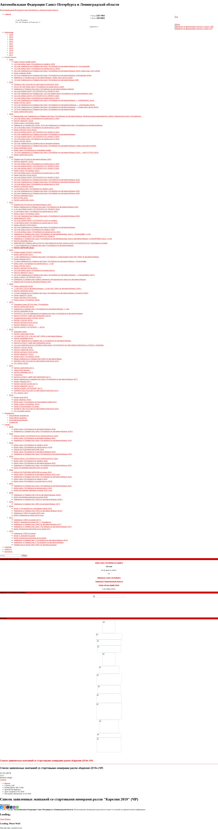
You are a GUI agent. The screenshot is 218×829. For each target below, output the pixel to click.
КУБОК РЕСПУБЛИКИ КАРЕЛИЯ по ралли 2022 (33, 472)
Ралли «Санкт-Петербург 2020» (27, 300)
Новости (8, 549)
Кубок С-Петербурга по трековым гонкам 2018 (33, 508)
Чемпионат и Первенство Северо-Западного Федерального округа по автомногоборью (50, 279)
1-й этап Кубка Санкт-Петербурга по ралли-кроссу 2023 (36, 184)
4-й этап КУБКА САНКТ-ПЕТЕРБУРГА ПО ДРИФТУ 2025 (36, 91)
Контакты (8, 551)
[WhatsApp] (17, 807)
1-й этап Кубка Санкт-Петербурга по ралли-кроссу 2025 (36, 98)
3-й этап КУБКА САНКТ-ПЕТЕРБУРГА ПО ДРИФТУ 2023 (36, 168)
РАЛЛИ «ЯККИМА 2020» (23, 291)
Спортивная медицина (18, 420)
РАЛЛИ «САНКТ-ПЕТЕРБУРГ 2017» (28, 388)
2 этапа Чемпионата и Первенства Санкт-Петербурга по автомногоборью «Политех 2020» (51, 293)
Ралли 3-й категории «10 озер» (26, 406)
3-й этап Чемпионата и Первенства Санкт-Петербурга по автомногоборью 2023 (47, 191)
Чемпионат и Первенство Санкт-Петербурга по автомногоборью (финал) (44, 89)
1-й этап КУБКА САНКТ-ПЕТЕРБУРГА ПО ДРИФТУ (34, 236)
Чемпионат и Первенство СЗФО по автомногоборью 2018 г (38, 511)
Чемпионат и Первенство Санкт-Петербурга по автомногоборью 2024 (43, 454)
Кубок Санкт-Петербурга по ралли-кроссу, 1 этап (34, 263)
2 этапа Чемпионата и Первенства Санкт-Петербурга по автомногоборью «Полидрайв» (50, 261)
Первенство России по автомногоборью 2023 (32, 159)
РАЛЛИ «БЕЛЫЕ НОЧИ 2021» (26, 268)
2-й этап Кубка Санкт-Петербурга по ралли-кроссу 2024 (36, 127)
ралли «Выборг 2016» (22, 399)
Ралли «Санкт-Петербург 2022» (27, 213)
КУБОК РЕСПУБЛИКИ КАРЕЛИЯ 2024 (29, 449)
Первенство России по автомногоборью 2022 (32, 204)
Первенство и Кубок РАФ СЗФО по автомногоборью (35, 545)
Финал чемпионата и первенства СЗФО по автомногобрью (38, 359)
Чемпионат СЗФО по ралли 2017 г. (28, 520)
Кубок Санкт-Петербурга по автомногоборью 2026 (35, 429)
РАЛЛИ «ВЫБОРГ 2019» (23, 325)
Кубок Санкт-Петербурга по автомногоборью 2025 (35, 438)
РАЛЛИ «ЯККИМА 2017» (23, 372)
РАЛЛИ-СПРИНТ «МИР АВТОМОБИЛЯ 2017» (32, 377)
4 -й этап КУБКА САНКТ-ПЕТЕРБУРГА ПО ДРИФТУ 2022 (37, 209)
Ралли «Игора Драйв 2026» (25, 62)
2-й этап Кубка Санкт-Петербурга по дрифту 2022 (34, 229)
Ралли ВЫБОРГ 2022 (22, 218)
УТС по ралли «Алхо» (22, 411)
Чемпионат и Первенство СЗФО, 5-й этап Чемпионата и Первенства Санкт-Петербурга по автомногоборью (58, 125)
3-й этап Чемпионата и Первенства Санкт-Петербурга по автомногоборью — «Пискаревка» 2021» (54, 275)
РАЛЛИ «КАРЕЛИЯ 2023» (24, 200)
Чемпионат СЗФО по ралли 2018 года (29, 513)
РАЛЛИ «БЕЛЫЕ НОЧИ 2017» (26, 384)
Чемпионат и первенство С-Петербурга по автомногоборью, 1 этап (41, 309)
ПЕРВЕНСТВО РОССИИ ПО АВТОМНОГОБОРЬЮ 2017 (36, 390)
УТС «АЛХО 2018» (21, 363)
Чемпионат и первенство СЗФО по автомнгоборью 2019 (37, 504)
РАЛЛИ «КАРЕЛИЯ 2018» (24, 334)
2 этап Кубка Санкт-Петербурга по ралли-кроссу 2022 (36, 223)
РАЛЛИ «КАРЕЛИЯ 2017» (24, 368)
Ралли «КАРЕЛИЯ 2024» (23, 155)
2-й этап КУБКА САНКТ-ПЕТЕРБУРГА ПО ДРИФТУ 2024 (36, 132)
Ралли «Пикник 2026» (22, 73)
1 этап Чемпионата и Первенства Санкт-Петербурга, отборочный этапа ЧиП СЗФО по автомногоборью (56, 257)
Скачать (3, 780)
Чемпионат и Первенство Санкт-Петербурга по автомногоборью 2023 (43, 465)
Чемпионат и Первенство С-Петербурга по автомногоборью (39, 542)
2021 (11, 43)
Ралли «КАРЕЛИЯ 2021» (23, 254)
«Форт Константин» (22, 370)
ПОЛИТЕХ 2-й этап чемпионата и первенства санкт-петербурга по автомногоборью (48, 313)
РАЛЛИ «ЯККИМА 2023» (23, 195)
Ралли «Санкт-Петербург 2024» (27, 123)
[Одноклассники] (4, 807)
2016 (11, 52)
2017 (11, 55)
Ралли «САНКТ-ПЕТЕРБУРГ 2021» (27, 277)
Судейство (13, 422)
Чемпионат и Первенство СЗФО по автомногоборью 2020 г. (38, 499)
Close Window (5, 819)
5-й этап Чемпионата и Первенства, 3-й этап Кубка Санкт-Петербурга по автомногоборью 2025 (53, 93)
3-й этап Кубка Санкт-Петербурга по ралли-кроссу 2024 (36, 118)
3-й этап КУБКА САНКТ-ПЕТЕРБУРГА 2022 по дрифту (35, 220)
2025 (11, 37)
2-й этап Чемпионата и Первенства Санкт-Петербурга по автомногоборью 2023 (47, 193)
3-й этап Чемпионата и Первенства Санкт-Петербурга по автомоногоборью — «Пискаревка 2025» (54, 105)
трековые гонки (20, 331)
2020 (11, 46)
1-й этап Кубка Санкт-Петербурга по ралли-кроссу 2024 (36, 139)
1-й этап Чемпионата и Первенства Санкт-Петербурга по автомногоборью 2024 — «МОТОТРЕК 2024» (56, 152)
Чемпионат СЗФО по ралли (25, 533)
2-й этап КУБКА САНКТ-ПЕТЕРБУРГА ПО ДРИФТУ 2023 (36, 177)
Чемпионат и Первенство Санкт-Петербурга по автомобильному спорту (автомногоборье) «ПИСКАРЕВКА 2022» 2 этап (63, 238)
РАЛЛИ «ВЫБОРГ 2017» (23, 386)
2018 (11, 50)
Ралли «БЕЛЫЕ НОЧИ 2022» (25, 225)
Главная (8, 14)
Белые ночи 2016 (21, 397)
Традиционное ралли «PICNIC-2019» (29, 318)
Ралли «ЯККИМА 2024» (23, 148)
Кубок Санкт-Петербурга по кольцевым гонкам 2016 (35, 402)
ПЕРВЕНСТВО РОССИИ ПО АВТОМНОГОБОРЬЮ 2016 (36, 408)
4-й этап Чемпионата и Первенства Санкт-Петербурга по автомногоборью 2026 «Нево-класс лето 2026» (57, 71)
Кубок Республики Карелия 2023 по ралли (31, 467)
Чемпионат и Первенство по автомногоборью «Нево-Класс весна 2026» (43, 77)
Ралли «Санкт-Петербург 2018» (27, 356)
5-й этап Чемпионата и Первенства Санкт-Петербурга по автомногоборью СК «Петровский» (52, 66)
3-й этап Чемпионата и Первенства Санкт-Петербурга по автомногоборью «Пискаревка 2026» (53, 75)
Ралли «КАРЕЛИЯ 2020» (23, 286)
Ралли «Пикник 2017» (22, 381)
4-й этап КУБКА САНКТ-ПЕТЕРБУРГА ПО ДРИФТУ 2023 (36, 166)
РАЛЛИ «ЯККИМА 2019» (23, 311)
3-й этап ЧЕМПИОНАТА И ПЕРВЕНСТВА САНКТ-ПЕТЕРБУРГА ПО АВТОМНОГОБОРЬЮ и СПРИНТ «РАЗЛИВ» (59, 345)
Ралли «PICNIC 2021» (22, 266)
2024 (11, 39)
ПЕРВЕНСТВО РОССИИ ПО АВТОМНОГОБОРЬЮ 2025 (36, 84)
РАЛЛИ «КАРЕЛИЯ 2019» (24, 306)
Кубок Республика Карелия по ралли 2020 (31, 497)
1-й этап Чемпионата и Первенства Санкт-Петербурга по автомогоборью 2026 (46, 80)
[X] (7, 807)
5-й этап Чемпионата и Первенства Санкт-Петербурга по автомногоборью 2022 (47, 216)
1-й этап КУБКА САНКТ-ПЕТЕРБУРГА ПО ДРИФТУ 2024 (36, 136)
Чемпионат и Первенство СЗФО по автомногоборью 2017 (37, 524)
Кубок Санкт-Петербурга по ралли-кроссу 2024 (33, 447)
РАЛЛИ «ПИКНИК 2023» (24, 186)
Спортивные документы (19, 415)
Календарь (9, 32)
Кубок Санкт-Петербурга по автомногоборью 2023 (35, 463)
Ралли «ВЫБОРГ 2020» (23, 295)
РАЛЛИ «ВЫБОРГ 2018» (23, 354)
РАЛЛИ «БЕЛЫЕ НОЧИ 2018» (26, 352)
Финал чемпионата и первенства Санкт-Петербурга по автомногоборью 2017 (46, 379)
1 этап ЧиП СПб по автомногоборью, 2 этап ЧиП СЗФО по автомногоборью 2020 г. (48, 288)
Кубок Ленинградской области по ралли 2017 (32, 529)
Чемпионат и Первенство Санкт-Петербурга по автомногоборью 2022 (43, 476)
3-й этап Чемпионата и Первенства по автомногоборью (37, 143)
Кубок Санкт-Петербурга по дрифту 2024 (31, 445)
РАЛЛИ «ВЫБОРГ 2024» (23, 120)
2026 (11, 34)
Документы (9, 413)
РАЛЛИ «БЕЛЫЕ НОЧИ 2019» (26, 322)
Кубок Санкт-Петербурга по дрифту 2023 (31, 461)
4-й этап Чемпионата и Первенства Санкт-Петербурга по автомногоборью (44, 134)
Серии (7, 424)
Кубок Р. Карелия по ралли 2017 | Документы (32, 522)
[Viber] (14, 807)
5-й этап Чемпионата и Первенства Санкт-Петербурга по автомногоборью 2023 (47, 179)
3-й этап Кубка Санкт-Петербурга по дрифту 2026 (34, 64)
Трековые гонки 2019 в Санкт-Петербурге (31, 304)
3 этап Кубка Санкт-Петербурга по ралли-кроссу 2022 (36, 211)
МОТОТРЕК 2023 (21, 198)
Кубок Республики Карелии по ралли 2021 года (33, 490)
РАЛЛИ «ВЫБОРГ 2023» (23, 161)
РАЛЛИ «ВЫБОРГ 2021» (23, 272)
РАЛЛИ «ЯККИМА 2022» (23, 241)
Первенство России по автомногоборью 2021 (32, 281)
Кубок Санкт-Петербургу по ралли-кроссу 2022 (33, 481)
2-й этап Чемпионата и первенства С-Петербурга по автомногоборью (42, 340)
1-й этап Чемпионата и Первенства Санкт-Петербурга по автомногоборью (44, 109)
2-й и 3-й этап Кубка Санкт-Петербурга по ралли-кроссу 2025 (39, 86)
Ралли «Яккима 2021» (22, 259)
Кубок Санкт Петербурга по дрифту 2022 (30, 479)
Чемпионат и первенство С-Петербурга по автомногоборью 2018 (41, 540)
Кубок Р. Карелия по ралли (24, 535)
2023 (11, 157)
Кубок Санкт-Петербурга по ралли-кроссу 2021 (33, 488)
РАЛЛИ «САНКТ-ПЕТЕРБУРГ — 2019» (29, 327)
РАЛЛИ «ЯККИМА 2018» (23, 338)
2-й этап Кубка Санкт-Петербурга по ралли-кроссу (34, 270)
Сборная (8, 547)
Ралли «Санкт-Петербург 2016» (27, 404)
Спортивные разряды (18, 418)
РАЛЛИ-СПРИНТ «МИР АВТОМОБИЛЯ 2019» (32, 316)
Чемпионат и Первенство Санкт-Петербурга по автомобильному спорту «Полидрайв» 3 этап (52, 234)
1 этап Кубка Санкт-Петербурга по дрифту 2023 (33, 189)
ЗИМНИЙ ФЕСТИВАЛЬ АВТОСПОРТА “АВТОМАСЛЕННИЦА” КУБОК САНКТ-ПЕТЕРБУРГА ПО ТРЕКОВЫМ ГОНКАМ (60, 243)
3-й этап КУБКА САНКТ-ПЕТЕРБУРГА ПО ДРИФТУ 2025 (36, 96)
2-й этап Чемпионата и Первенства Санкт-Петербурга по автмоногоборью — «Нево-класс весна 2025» (56, 107)
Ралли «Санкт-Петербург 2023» (27, 170)
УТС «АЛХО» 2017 (21, 393)
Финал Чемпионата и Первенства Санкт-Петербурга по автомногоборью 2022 (46, 207)
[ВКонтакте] (1, 807)
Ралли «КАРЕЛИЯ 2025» (23, 111)
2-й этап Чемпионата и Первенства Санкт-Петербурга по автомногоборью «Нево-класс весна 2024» (55, 145)
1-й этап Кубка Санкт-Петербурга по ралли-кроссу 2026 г (37, 68)
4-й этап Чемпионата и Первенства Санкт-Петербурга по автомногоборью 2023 (47, 182)
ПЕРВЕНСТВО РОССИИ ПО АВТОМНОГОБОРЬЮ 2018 (36, 361)
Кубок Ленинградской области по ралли (30, 538)
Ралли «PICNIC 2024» (22, 141)
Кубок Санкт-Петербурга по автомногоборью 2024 (35, 452)
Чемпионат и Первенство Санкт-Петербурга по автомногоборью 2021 (43, 486)
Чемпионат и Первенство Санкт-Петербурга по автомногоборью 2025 (43, 440)
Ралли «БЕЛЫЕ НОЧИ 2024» (25, 130)
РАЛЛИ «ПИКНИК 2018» (24, 350)
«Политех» (18, 374)
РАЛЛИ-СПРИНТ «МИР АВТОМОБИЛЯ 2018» (32, 343)
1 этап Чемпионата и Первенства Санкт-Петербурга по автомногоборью (44, 245)
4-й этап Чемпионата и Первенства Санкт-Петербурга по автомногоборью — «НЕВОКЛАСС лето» (54, 100)
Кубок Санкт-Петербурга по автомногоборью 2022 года (37, 474)
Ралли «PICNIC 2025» (22, 102)
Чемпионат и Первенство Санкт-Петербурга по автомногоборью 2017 (43, 526)
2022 (11, 41)
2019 (11, 48)
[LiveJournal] (11, 807)
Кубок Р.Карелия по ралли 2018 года (28, 515)
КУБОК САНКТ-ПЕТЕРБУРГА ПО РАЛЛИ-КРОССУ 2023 (36, 458)
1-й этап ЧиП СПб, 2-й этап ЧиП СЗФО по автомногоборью (38, 336)
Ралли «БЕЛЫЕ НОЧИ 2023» (25, 175)
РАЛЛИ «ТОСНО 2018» (23, 347)
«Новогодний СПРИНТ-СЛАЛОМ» (27, 252)
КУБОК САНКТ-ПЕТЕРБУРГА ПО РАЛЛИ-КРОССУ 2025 (36, 436)
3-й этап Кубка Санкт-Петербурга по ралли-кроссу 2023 (36, 164)
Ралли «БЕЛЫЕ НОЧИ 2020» (25, 297)
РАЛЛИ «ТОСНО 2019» (23, 320)
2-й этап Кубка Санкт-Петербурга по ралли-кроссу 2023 (36, 173)
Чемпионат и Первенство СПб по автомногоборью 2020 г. (37, 495)
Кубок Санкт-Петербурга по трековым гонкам (32, 150)
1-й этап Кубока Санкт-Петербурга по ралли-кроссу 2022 (37, 232)
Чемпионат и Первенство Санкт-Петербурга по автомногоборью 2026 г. (43, 431)
